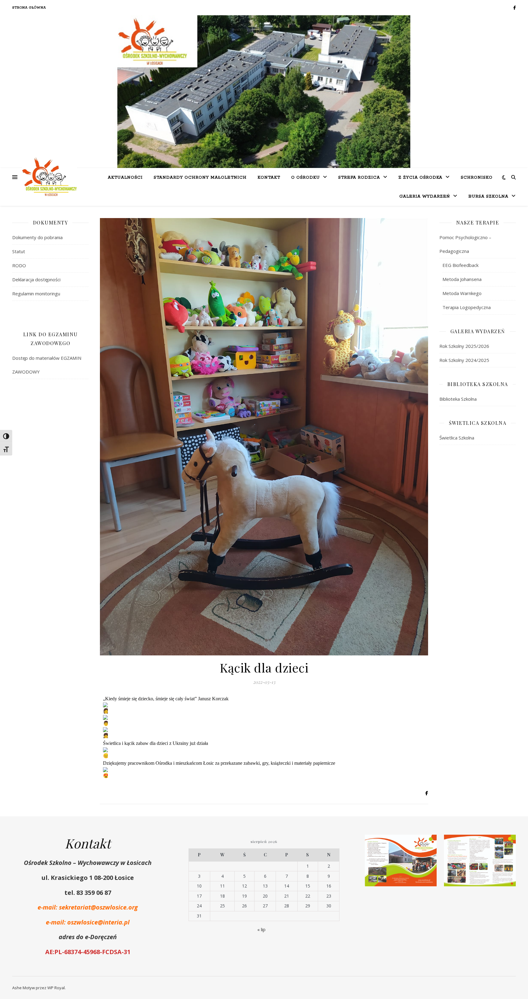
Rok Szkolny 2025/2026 (464, 346)
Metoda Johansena (462, 279)
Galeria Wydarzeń (424, 196)
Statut (18, 251)
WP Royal (56, 987)
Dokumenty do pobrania (37, 237)
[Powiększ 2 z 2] (508, 843)
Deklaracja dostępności (36, 279)
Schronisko (477, 177)
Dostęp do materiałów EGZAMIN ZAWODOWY (46, 365)
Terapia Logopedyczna (466, 307)
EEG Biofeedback (460, 265)
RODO (19, 265)
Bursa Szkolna (488, 196)
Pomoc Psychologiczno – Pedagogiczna (465, 244)
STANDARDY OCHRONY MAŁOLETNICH (200, 177)
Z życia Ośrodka (420, 177)
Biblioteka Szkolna (458, 399)
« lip (261, 929)
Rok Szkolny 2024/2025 (464, 360)
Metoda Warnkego (462, 293)
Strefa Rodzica (359, 177)
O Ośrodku (305, 177)
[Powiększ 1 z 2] (429, 843)
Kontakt (269, 177)
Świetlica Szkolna (456, 438)
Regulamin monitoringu (36, 293)
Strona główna (29, 7)
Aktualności (125, 177)
